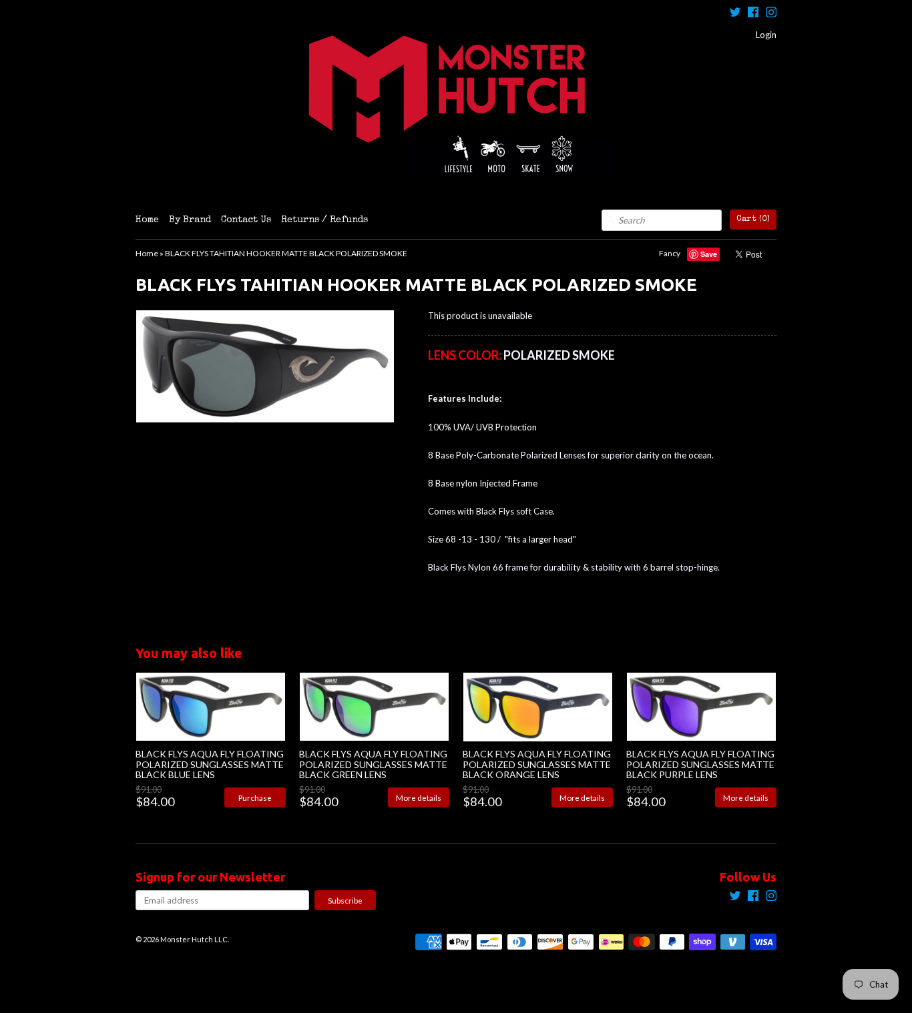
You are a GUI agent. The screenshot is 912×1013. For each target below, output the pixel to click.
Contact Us (246, 220)
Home (147, 220)
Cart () (753, 219)
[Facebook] (753, 14)
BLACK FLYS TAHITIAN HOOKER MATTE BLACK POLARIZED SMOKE (286, 253)
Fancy (669, 253)
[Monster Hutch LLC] (456, 104)
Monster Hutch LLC (194, 939)
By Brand (190, 220)
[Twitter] (735, 14)
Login (766, 34)
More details (418, 797)
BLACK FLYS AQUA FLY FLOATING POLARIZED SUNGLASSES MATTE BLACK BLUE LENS (210, 764)
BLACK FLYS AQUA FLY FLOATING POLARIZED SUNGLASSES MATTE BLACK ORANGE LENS (537, 764)
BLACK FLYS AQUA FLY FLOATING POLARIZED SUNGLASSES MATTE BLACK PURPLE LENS (700, 764)
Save (708, 254)
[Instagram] (771, 14)
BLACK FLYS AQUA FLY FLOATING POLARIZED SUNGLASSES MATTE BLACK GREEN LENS (373, 764)
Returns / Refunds (324, 220)
